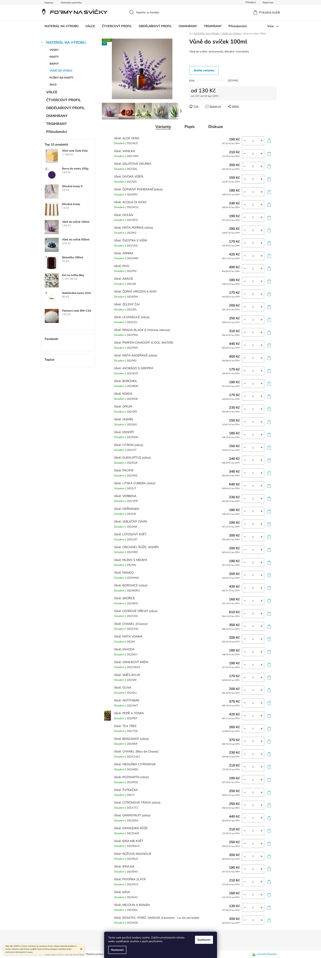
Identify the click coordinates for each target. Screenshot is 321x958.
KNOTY (54, 57)
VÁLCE (51, 92)
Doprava (48, 2)
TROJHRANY (56, 123)
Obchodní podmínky (71, 2)
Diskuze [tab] (215, 126)
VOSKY (54, 50)
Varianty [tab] (163, 126)
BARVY (54, 64)
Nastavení (117, 950)
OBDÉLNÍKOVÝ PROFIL (65, 108)
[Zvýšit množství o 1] (261, 141)
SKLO (53, 84)
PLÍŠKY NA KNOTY (61, 78)
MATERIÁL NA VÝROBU (66, 42)
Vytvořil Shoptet (267, 954)
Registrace (268, 2)
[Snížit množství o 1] (244, 141)
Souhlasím (203, 940)
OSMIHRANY (57, 115)
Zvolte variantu (204, 70)
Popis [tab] (190, 126)
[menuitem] (61, 26)
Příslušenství (56, 131)
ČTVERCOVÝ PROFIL (63, 100)
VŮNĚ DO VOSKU (61, 70)
